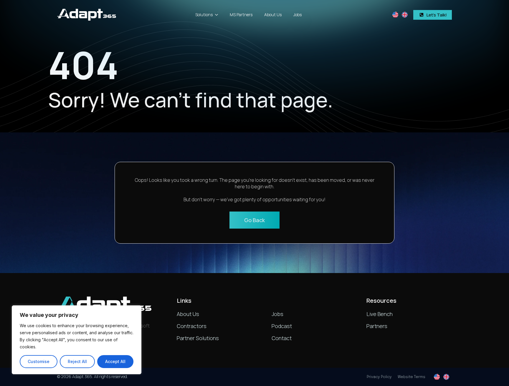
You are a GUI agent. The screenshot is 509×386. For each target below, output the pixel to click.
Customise (38, 361)
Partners (376, 326)
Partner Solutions (198, 338)
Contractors (191, 326)
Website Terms (411, 377)
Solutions (204, 14)
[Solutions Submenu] (218, 15)
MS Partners (241, 14)
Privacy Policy (379, 377)
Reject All (77, 361)
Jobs (297, 14)
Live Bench (379, 313)
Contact (282, 338)
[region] (76, 339)
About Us (273, 14)
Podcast (282, 326)
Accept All (115, 361)
